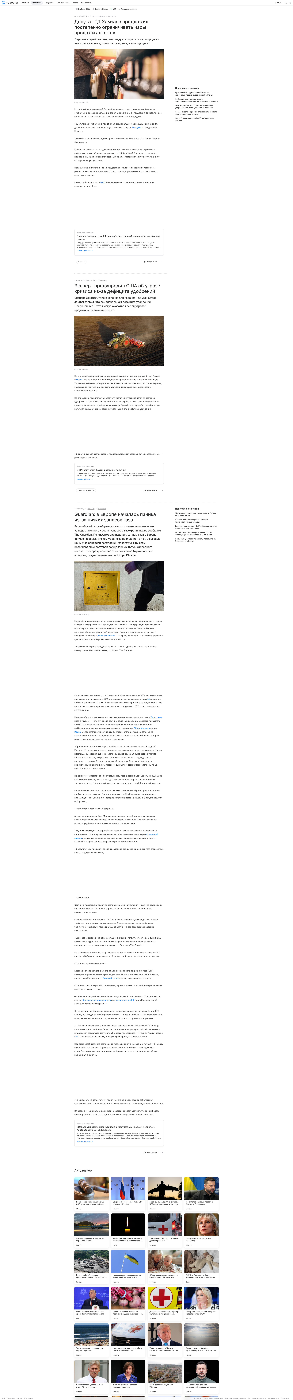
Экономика (112, 16)
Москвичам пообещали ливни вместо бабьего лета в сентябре (196, 514)
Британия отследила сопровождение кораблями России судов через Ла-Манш (194, 93)
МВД (102, 182)
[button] (119, 74)
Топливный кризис (129, 9)
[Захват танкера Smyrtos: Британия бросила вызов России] (201, 1340)
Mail (3, 1398)
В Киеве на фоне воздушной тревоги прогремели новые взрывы (191, 520)
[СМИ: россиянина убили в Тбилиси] (165, 1377)
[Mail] (3, 2)
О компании (11, 1398)
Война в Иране (101, 9)
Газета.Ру (91, 509)
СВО (114, 9)
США (136, 728)
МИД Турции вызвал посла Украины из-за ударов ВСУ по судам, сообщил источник (194, 106)
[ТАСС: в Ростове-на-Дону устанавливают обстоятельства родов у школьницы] (201, 1267)
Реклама (19, 1398)
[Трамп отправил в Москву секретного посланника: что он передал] (165, 1340)
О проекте (197, 1398)
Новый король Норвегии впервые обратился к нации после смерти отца (196, 113)
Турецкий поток (111, 978)
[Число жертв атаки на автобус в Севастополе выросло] (128, 1340)
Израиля (145, 728)
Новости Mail (90, 280)
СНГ (76, 1036)
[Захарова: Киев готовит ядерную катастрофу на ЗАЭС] (201, 1304)
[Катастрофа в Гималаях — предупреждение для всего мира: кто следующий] (91, 1267)
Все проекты (28, 1398)
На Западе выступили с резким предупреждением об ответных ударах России (196, 100)
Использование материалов (257, 1398)
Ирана (79, 379)
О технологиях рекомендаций (213, 1398)
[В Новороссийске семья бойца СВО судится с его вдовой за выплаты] (91, 1194)
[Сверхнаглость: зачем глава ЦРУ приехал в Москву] (128, 1194)
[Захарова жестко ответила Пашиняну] (201, 1230)
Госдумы (136, 127)
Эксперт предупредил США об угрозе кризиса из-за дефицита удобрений (196, 527)
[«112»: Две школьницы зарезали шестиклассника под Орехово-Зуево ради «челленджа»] (128, 1230)
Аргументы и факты (97, 16)
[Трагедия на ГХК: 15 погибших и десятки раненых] (165, 1230)
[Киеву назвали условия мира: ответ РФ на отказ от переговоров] (91, 1377)
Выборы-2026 (84, 9)
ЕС (148, 699)
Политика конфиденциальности (235, 1398)
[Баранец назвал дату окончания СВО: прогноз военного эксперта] (165, 1194)
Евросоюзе (156, 717)
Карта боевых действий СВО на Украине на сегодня (194, 119)
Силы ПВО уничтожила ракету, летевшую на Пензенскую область (195, 540)
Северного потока (106, 635)
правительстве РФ (124, 1000)
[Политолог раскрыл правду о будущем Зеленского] (201, 1194)
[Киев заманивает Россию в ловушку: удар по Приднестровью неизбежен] (128, 1377)
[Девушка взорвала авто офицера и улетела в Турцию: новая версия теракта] (165, 1304)
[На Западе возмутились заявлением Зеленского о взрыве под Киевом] (201, 1377)
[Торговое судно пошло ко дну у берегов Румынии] (91, 1340)
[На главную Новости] (11, 2)
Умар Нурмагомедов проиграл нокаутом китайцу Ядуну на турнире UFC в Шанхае (193, 533)
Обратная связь (273, 1398)
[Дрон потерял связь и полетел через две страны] (91, 1230)
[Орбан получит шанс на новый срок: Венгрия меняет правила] (91, 1304)
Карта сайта (285, 1398)
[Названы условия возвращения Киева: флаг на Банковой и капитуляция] (128, 1267)
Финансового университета (97, 1000)
